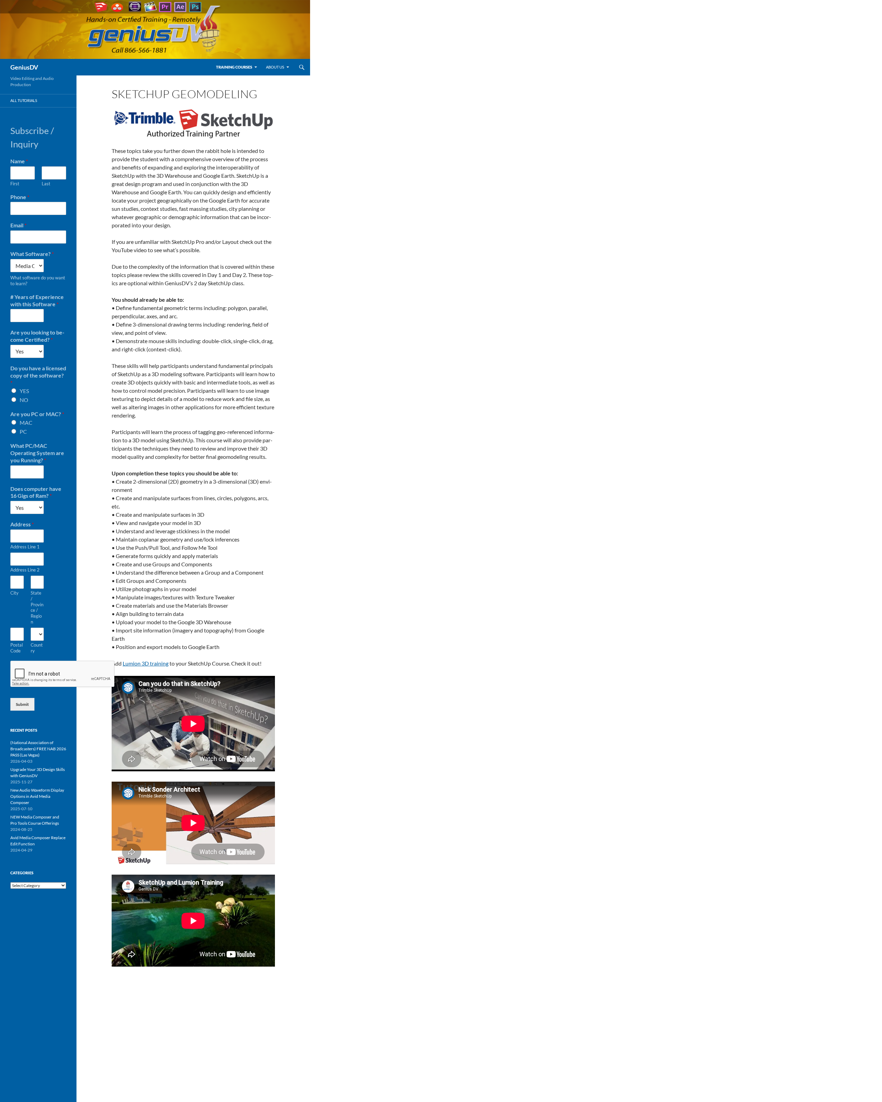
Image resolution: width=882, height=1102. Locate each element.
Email (18, 225)
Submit (22, 704)
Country (37, 647)
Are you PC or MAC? (37, 414)
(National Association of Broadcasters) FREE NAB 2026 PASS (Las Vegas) (38, 749)
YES (24, 391)
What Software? (32, 253)
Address (22, 524)
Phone (19, 197)
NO (24, 399)
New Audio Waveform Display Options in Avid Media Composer (37, 796)
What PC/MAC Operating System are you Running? (37, 452)
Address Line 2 (25, 570)
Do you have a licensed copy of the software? (38, 375)
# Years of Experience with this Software (37, 300)
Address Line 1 (25, 546)
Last (46, 183)
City (14, 593)
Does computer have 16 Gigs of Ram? (35, 492)
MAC (26, 422)
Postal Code (16, 647)
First (14, 183)
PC (23, 431)
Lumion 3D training (145, 663)
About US (275, 67)
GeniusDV (24, 67)
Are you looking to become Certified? (37, 336)
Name (19, 161)
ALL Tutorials (23, 100)
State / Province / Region (37, 607)
